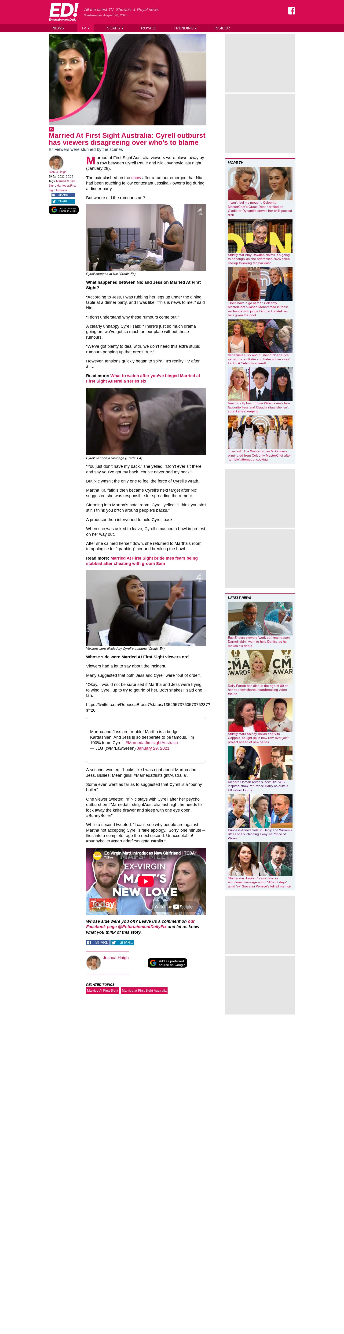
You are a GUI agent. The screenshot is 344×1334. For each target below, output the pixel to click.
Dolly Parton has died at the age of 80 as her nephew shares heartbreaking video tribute (258, 690)
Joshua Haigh (57, 172)
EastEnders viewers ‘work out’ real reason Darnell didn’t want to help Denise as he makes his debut (259, 642)
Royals (148, 28)
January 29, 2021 (153, 748)
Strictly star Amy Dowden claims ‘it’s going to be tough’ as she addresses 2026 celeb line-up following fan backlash (259, 259)
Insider (222, 28)
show (136, 177)
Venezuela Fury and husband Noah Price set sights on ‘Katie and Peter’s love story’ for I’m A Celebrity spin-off (258, 359)
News (58, 28)
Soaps (115, 28)
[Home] (64, 12)
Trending (185, 28)
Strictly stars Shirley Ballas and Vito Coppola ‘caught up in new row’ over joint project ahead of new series (258, 738)
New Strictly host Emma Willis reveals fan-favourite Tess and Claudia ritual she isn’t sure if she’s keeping (259, 407)
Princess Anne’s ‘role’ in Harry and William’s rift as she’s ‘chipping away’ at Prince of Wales (260, 834)
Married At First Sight (102, 990)
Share (63, 194)
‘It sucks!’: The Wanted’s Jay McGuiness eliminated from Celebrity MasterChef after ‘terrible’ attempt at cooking (259, 455)
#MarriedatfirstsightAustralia (152, 742)
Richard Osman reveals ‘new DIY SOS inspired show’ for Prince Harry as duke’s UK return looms (258, 786)
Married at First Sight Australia (144, 990)
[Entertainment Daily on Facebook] (291, 10)
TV (85, 28)
